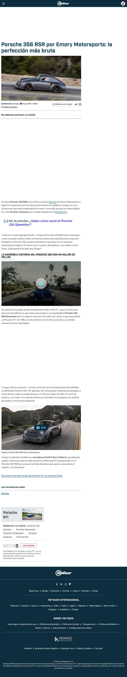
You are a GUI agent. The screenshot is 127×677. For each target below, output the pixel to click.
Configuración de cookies (80, 628)
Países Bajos (94, 605)
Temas (95, 590)
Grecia (34, 605)
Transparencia (89, 624)
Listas (75, 590)
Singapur (52, 609)
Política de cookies (71, 624)
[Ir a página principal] (63, 3)
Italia (64, 605)
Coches (66, 590)
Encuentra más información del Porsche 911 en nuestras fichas (31, 476)
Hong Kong (45, 605)
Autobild (28, 648)
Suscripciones (59, 628)
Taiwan (75, 609)
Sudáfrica (64, 609)
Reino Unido (109, 605)
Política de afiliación (108, 624)
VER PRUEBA (28, 545)
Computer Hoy (67, 648)
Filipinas (14, 605)
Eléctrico (55, 590)
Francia (24, 605)
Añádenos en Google (63, 104)
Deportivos (6, 104)
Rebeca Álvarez (10, 107)
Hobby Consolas (84, 648)
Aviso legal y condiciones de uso (22, 624)
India (56, 605)
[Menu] (3, 3)
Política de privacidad (49, 624)
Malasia (82, 605)
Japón (72, 605)
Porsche (52, 202)
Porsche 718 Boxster (13, 533)
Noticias (5, 493)
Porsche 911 (61, 212)
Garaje (45, 590)
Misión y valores (42, 628)
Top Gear (99, 648)
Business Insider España (46, 648)
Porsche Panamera (25, 529)
